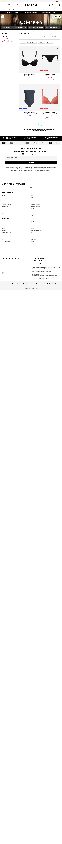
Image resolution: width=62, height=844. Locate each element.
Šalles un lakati (5, 210)
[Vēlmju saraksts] (56, 5)
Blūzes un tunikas (35, 202)
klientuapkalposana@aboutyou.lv (42, 170)
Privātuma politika (10, 168)
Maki (32, 215)
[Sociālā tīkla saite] (3, 259)
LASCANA (4, 230)
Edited (32, 226)
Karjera (19, 283)
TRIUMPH (33, 221)
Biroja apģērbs (5, 199)
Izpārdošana (30, 42)
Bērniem (17, 4)
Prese (13, 283)
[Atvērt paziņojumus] (53, 5)
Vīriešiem (11, 4)
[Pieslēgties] (50, 5)
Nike (3, 223)
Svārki (32, 197)
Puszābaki (33, 208)
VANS (32, 241)
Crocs (3, 239)
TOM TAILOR (34, 239)
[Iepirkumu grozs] (59, 5)
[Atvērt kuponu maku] (46, 5)
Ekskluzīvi (33, 199)
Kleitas (3, 195)
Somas (3, 202)
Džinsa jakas (4, 208)
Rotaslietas (4, 197)
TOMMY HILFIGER (35, 223)
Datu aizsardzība (27, 283)
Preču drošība (35, 286)
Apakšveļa (4, 213)
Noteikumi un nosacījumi (39, 283)
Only (3, 221)
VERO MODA (5, 226)
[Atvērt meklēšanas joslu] (58, 9)
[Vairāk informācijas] (29, 79)
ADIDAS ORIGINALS (6, 232)
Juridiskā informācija (51, 283)
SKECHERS (33, 237)
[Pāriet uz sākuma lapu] (10, 253)
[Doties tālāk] (56, 9)
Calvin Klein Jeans (6, 241)
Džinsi (3, 215)
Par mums (8, 283)
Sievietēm (4, 4)
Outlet (5, 1)
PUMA (3, 234)
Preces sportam (35, 213)
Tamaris (4, 228)
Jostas (32, 210)
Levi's (32, 228)
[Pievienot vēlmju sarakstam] (37, 48)
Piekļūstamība (26, 286)
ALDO (32, 234)
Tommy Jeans (34, 232)
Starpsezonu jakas (35, 204)
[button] (45, 37)
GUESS (3, 237)
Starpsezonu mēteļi (35, 206)
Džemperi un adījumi (6, 204)
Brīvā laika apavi (5, 206)
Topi (32, 195)
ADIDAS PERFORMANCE (36, 230)
